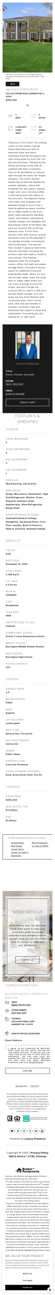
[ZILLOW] (42, 1131)
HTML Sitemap (37, 1156)
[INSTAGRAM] (24, 1131)
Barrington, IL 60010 (22, 1024)
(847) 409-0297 (15, 384)
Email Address (13, 1040)
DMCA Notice (17, 1156)
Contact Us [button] (27, 960)
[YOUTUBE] (12, 1131)
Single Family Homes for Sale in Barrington (19, 852)
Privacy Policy (36, 1062)
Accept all (27, 1287)
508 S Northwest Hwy (23, 1021)
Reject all (27, 1274)
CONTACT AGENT (27, 402)
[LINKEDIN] (36, 1131)
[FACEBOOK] (18, 1131)
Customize (27, 1281)
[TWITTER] (30, 1131)
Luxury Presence (35, 1138)
